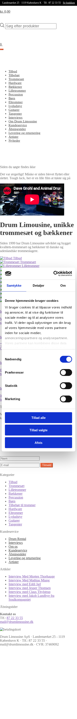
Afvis (38, 442)
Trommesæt (16, 79)
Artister (13, 136)
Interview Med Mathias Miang (29, 580)
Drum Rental (17, 539)
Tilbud (13, 71)
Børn (12, 98)
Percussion (16, 94)
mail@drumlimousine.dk (16, 622)
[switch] (66, 372)
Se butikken (69, 2)
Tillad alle (38, 417)
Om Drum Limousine (23, 121)
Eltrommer (16, 102)
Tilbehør (14, 75)
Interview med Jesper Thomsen (30, 588)
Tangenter (15, 113)
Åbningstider (17, 129)
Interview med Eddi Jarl (25, 584)
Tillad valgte (38, 430)
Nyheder (14, 140)
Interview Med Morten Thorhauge (32, 576)
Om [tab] (63, 285)
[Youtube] (32, 713)
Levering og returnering (24, 133)
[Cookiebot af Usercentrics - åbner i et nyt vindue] (54, 273)
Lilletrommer (17, 90)
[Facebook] (32, 680)
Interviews (15, 117)
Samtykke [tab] (14, 285)
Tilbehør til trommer (22, 505)
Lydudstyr (15, 106)
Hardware (15, 83)
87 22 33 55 (15, 618)
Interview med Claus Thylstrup (29, 592)
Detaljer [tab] (38, 285)
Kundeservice (18, 125)
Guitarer (14, 110)
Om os (13, 546)
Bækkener (15, 86)
